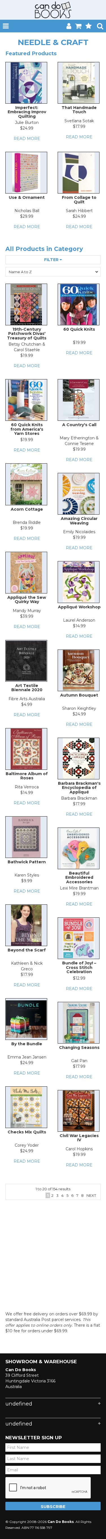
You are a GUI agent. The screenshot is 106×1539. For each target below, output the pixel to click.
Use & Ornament (27, 197)
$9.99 (26, 880)
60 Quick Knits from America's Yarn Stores (26, 429)
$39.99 (26, 616)
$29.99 (26, 216)
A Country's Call (79, 424)
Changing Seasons (79, 1047)
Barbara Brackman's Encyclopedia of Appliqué (79, 788)
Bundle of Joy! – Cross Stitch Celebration (79, 967)
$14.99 (79, 625)
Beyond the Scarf (27, 950)
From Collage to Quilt (79, 199)
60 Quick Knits (79, 329)
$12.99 (79, 978)
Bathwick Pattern (27, 861)
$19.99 (26, 355)
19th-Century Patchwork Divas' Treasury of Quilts (26, 334)
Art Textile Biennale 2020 (26, 687)
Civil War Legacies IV (79, 1137)
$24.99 (26, 128)
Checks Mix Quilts (27, 1132)
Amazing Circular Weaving (79, 520)
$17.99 (79, 126)
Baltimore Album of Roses (27, 775)
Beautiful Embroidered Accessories (79, 877)
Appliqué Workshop (79, 607)
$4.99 (26, 704)
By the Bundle (26, 1043)
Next (91, 1195)
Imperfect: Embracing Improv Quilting (27, 112)
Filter (52, 259)
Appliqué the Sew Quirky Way (26, 599)
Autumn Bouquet (79, 695)
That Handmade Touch (79, 109)
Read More (27, 138)
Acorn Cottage (27, 509)
